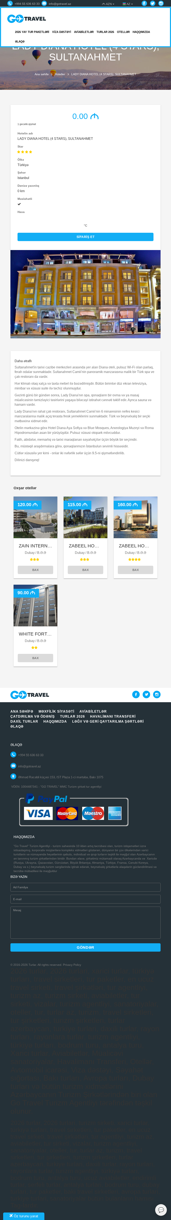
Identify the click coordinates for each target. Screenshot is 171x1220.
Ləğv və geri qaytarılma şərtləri (108, 721)
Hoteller (60, 74)
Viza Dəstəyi (61, 32)
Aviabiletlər (84, 32)
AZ (128, 4)
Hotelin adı (25, 133)
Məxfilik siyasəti (56, 711)
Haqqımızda (141, 32)
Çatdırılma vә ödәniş (32, 716)
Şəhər (22, 172)
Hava (21, 212)
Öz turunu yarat (25, 1216)
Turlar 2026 (105, 32)
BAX (35, 570)
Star (20, 146)
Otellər (123, 32)
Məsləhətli (25, 198)
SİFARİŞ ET (86, 237)
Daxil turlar (24, 721)
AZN (107, 4)
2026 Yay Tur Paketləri (32, 32)
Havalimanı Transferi (113, 716)
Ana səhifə (42, 74)
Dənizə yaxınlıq (28, 185)
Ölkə (21, 159)
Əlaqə (19, 41)
